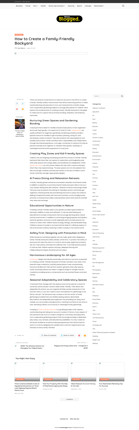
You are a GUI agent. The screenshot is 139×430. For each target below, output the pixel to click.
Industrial (95, 222)
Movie (94, 255)
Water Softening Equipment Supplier (103, 332)
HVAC (94, 218)
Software (95, 303)
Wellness (95, 343)
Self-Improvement (98, 285)
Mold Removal (96, 251)
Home (94, 207)
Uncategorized (97, 325)
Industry (94, 226)
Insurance (95, 229)
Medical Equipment (98, 248)
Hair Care (95, 196)
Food (94, 181)
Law (93, 240)
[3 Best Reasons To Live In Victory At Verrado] (83, 371)
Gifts (93, 193)
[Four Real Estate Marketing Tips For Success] (111, 371)
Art (93, 115)
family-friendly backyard (47, 309)
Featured (95, 167)
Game (94, 189)
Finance (94, 170)
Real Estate (19, 34)
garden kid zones (36, 165)
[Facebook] (17, 103)
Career (94, 130)
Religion (94, 277)
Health (94, 200)
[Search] (123, 6)
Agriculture (95, 112)
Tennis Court (96, 314)
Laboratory (96, 237)
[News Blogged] (69, 18)
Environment (96, 159)
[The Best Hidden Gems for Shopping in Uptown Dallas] (20, 124)
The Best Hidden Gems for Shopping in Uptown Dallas (20, 133)
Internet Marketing (98, 233)
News (94, 259)
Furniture (95, 185)
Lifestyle (95, 244)
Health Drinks (96, 204)
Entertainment (96, 156)
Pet (93, 266)
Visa (93, 329)
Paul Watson (21, 48)
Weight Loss (96, 340)
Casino (94, 134)
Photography (96, 270)
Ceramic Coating (97, 137)
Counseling (95, 145)
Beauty (94, 123)
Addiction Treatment (98, 108)
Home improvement (98, 215)
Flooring (95, 178)
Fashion (94, 163)
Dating (94, 148)
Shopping (95, 296)
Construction (96, 141)
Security (94, 281)
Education (95, 152)
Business (95, 126)
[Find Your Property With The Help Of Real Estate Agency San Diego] (55, 371)
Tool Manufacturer (98, 318)
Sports (94, 307)
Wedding (95, 336)
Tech (93, 310)
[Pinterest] (17, 109)
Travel (94, 321)
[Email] (23, 109)
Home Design (96, 211)
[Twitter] (23, 103)
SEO (93, 288)
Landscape (34, 259)
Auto (93, 119)
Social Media (96, 299)
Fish (93, 174)
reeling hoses (76, 130)
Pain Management (98, 262)
